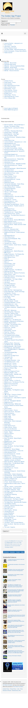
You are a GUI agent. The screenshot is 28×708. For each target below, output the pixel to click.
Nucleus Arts (7, 424)
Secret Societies (8, 84)
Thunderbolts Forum (9, 209)
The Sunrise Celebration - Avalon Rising (14, 184)
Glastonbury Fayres (9, 182)
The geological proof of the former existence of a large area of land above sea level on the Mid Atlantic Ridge (16, 651)
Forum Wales (7, 298)
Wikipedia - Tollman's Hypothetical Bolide (14, 66)
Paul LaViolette (8, 45)
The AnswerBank (8, 493)
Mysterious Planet (8, 514)
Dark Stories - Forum (9, 296)
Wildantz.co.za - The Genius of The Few (14, 382)
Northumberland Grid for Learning (12, 500)
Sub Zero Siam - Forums (10, 365)
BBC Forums (7, 252)
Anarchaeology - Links (9, 263)
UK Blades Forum (8, 436)
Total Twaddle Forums (9, 241)
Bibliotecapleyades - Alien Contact (12, 346)
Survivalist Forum (8, 266)
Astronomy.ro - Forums (10, 455)
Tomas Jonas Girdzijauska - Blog (12, 238)
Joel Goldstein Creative (10, 503)
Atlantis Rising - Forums (10, 330)
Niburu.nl (6, 262)
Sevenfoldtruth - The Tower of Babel (13, 279)
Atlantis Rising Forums (9, 202)
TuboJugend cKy (8, 357)
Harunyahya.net (8, 354)
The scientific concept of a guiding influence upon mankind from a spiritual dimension (16, 646)
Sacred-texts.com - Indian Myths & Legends (15, 397)
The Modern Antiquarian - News (12, 489)
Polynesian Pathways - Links (11, 305)
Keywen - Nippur (8, 432)
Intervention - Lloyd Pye (10, 46)
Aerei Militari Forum (9, 248)
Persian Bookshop (8, 419)
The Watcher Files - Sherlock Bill (12, 344)
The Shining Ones (12, 540)
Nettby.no (6, 259)
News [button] (22, 552)
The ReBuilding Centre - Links (11, 362)
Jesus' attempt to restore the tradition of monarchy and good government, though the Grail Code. (16, 626)
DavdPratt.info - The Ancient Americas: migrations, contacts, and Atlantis (13, 459)
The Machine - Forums (10, 293)
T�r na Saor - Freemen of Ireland (12, 394)
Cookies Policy (6, 689)
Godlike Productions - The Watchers (13, 269)
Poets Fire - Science (9, 332)
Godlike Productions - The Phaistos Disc (14, 254)
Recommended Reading (13, 545)
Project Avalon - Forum (10, 82)
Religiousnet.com (8, 402)
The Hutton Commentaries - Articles (13, 148)
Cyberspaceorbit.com (9, 235)
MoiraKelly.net (7, 447)
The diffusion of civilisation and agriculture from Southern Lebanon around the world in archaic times (15, 585)
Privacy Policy (13, 689)
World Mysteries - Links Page (11, 134)
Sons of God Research (9, 284)
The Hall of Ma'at (8, 218)
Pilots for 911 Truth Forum (10, 385)
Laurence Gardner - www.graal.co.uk (13, 43)
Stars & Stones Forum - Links (11, 173)
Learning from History (16, 544)
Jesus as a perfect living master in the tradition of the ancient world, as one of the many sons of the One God (16, 631)
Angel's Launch (8, 444)
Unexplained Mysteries (9, 188)
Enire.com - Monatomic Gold (11, 229)
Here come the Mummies (10, 429)
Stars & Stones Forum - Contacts (12, 187)
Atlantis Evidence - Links (10, 316)
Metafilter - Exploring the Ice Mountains (14, 321)
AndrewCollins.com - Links (10, 304)
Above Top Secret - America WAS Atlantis (14, 220)
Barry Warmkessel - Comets (11, 301)
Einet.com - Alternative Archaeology (13, 377)
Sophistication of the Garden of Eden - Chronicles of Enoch (16, 575)
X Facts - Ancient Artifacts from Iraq (13, 482)
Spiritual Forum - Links (9, 274)
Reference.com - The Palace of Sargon (14, 499)
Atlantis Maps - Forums (10, 95)
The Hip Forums (8, 268)
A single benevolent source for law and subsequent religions (16, 560)
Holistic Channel (8, 52)
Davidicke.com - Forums (10, 199)
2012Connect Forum (9, 466)
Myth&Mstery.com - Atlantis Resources (13, 251)
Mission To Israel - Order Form (11, 294)
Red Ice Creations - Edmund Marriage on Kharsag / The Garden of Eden (14, 125)
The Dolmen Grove (9, 170)
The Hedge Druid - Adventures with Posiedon (15, 502)
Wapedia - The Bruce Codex (11, 326)
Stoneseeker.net (8, 227)
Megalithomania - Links (10, 441)
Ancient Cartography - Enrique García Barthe (15, 51)
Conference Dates (16, 542)
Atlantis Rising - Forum (9, 88)
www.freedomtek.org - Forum (11, 96)
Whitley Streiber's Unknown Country (13, 223)
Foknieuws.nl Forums (9, 277)
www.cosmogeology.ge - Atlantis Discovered (15, 168)
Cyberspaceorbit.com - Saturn (11, 255)
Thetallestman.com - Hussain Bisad (13, 212)
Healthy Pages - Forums (10, 519)
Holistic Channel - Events (10, 427)
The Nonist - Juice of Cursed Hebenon (13, 522)
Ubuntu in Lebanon (9, 433)
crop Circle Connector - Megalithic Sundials (15, 163)
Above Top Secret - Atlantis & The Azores (14, 273)
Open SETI (7, 288)
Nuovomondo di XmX (9, 265)
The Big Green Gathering (10, 494)
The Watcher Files (8, 190)
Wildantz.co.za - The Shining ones (12, 319)
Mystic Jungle (7, 416)
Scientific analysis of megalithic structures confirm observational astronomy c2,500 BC (14, 601)
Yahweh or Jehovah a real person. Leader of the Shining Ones (15, 610)
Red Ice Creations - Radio (10, 135)
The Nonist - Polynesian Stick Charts (13, 131)
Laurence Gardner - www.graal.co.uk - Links (15, 142)
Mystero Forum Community (11, 383)
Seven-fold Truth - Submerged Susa (13, 290)
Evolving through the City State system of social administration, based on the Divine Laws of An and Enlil (16, 590)
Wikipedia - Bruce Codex (10, 63)
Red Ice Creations (8, 174)
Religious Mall (7, 418)
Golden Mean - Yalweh (9, 415)
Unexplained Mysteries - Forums (12, 302)
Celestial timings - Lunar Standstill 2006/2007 (15, 477)
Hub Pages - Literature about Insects (13, 491)
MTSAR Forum (8, 93)
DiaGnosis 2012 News (9, 271)
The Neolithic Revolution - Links (12, 360)
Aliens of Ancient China (10, 87)
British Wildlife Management (11, 110)
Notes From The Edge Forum (11, 355)
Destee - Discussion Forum (11, 396)
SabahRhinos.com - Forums (11, 468)
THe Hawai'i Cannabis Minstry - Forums (14, 204)
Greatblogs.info (8, 379)
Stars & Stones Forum (9, 333)
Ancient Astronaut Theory (10, 91)
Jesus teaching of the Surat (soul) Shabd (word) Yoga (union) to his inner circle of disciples (16, 616)
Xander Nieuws (8, 399)
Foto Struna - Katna (9, 280)
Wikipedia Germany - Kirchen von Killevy (14, 69)
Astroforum (7, 240)
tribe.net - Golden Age (9, 299)
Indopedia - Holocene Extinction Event (13, 505)
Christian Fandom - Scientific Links (12, 374)
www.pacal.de (7, 181)
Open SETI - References (10, 310)
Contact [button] (18, 552)
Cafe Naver (7, 282)
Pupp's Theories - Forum (10, 176)
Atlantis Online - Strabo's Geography (13, 474)
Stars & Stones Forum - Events (12, 213)
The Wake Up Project (9, 285)
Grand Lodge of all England (11, 108)
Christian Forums (8, 81)
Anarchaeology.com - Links (11, 201)
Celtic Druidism (8, 408)
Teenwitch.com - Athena (10, 243)
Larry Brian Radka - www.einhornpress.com (15, 49)
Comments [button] (6, 552)
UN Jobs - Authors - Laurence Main (13, 486)
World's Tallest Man (9, 376)
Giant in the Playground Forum (11, 371)
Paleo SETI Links (8, 508)
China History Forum (9, 237)
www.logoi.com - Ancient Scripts (12, 145)
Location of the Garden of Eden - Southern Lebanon (14, 580)
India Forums (7, 193)
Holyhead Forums (8, 195)
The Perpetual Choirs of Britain (11, 335)
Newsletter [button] (12, 552)
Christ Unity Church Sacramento (12, 430)
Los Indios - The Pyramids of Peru (12, 324)
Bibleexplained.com (9, 443)
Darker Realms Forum (9, 425)
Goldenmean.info (8, 260)
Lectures (11, 547)
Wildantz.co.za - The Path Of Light (12, 457)
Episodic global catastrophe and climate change (16, 605)
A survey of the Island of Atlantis (14, 655)
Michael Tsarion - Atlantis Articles (12, 488)
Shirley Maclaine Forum (10, 452)
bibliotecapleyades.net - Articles (12, 497)
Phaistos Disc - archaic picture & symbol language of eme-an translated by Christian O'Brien (16, 641)
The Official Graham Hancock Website (13, 171)
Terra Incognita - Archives (10, 510)
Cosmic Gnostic (8, 329)
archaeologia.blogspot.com (11, 154)
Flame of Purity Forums (10, 480)
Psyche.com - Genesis (9, 327)
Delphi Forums (8, 435)
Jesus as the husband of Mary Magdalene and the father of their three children (16, 621)
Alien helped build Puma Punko (12, 85)
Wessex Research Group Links (12, 230)
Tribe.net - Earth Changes (10, 191)
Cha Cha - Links (8, 358)
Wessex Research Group (10, 48)
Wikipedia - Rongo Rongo (10, 67)
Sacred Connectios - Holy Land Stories (13, 149)
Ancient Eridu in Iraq (9, 140)
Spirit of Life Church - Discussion (12, 411)
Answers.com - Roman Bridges (12, 449)
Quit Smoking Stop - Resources (12, 312)
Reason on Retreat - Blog (10, 368)
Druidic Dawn (7, 369)
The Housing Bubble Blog (10, 352)
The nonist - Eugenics (9, 527)
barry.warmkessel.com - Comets (12, 179)
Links (18, 689)
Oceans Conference (9, 413)
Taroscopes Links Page (10, 146)
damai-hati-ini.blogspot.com (11, 160)
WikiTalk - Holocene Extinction (11, 70)
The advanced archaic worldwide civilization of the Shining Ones (15, 595)
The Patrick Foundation (8, 685)
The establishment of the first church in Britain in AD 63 (16, 636)
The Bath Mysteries (9, 521)
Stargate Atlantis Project (10, 323)
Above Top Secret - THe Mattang (12, 315)
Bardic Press (7, 496)
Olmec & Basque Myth (9, 98)
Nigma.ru (6, 393)
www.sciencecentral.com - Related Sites (14, 159)
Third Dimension (8, 249)
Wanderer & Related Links (10, 478)
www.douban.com (8, 162)
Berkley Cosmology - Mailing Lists (12, 404)
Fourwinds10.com (8, 318)
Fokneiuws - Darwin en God (11, 313)
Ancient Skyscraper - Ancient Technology (14, 291)
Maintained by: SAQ (16, 690)
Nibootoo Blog (7, 469)
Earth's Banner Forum (9, 257)
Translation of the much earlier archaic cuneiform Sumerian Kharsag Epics (16, 570)
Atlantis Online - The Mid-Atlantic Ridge (14, 463)
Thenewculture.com (9, 511)
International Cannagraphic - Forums (13, 366)
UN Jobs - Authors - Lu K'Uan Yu (12, 380)
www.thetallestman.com (10, 143)
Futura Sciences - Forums (10, 90)
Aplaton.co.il (7, 386)
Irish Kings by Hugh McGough (11, 185)
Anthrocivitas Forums (9, 507)
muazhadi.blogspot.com (10, 177)
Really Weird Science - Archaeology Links (14, 276)
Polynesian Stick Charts (10, 64)
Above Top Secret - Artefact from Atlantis (14, 461)
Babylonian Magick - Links (10, 372)
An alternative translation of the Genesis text (16, 565)
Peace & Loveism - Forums (11, 410)
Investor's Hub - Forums (10, 287)
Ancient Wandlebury (9, 513)
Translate (12, 25)
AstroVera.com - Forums (10, 363)
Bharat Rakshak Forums (10, 221)
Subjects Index (9, 542)
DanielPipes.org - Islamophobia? (12, 347)
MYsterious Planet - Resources (12, 343)
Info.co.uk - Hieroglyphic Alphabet (12, 400)
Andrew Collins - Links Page (11, 132)
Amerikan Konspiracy (9, 464)
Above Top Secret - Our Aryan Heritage (14, 446)
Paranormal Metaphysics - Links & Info (13, 450)
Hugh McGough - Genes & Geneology (13, 475)
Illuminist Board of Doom (10, 210)
